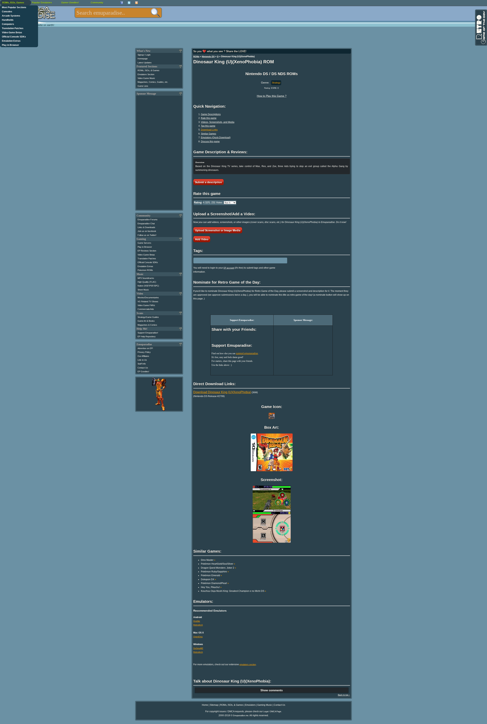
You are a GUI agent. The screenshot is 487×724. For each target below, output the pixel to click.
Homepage (143, 58)
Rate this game (208, 118)
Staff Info (142, 364)
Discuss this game (210, 141)
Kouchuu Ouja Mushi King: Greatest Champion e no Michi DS (233, 591)
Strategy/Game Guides (148, 317)
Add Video (201, 239)
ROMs (196, 56)
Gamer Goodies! (70, 2)
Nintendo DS (208, 56)
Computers (8, 24)
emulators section (248, 664)
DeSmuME (198, 648)
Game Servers (144, 243)
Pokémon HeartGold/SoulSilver (218, 563)
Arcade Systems (11, 15)
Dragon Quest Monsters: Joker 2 (218, 567)
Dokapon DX (208, 579)
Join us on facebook (147, 231)
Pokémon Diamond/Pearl (215, 583)
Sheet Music (143, 290)
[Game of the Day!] (480, 28)
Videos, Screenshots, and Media (217, 122)
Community (97, 2)
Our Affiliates (143, 356)
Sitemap (214, 705)
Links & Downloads (146, 227)
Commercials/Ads (146, 309)
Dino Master (208, 560)
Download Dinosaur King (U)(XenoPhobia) (222, 392)
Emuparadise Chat (146, 223)
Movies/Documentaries (148, 297)
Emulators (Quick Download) (216, 137)
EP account (229, 268)
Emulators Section (146, 74)
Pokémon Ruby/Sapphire (215, 571)
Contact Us (143, 368)
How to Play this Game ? (271, 95)
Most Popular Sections (14, 7)
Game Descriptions (211, 114)
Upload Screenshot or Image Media (217, 230)
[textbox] (118, 13)
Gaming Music (264, 705)
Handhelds (8, 20)
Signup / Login (144, 55)
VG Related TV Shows (148, 301)
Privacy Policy (144, 352)
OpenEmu (198, 637)
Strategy (276, 82)
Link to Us (142, 360)
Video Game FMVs (146, 305)
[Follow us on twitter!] (129, 3)
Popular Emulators (42, 2)
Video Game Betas (12, 32)
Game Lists (143, 86)
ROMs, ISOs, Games (13, 2)
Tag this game (208, 126)
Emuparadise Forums (148, 219)
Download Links (209, 129)
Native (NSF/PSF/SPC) (148, 286)
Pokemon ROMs (145, 270)
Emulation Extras (11, 41)
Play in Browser (10, 45)
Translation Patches (12, 28)
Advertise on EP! (145, 348)
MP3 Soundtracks (146, 278)
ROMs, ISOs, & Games (148, 70)
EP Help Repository (147, 336)
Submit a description (208, 182)
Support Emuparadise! (148, 333)
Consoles (7, 11)
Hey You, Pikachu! (211, 587)
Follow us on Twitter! (147, 235)
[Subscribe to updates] (136, 3)
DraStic (196, 621)
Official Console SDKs (14, 36)
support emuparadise (247, 353)
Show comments (271, 690)
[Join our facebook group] (121, 3)
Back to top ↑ (344, 695)
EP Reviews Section (147, 251)
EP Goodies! (143, 371)
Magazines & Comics (147, 325)
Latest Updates (145, 62)
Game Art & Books (146, 321)
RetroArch (198, 625)
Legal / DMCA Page (272, 711)
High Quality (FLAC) (147, 282)
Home (205, 705)
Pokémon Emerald (211, 575)
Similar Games (208, 133)
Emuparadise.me (240, 715)
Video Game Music (146, 78)
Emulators (250, 705)
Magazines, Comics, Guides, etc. (153, 82)
